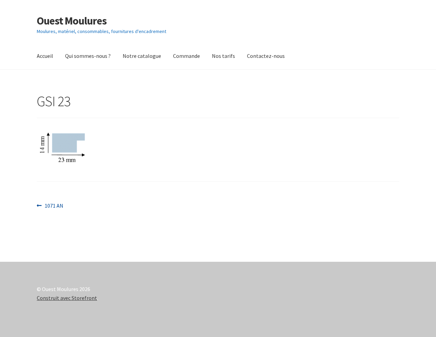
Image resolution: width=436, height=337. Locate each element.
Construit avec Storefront (67, 297)
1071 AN (53, 206)
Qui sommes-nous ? (88, 55)
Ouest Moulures (72, 21)
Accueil (45, 55)
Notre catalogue (142, 55)
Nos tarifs (223, 55)
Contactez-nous (266, 55)
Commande (186, 55)
